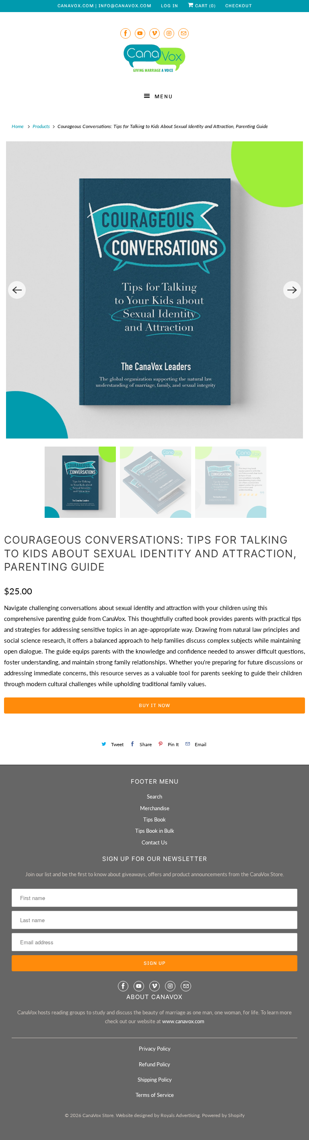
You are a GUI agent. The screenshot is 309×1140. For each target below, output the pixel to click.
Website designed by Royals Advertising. (158, 1115)
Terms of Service (155, 1095)
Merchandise (154, 808)
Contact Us (154, 842)
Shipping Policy (155, 1079)
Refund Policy (154, 1064)
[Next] (292, 290)
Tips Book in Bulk (154, 831)
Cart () (205, 5)
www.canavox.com (183, 1021)
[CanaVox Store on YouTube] (140, 33)
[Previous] (17, 290)
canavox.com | (78, 5)
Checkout (238, 5)
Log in (169, 5)
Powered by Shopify (223, 1115)
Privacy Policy (155, 1048)
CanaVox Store (97, 1115)
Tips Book (154, 819)
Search (154, 796)
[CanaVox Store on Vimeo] (154, 33)
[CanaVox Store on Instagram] (169, 33)
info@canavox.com (125, 5)
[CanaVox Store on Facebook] (125, 33)
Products (42, 126)
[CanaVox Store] (154, 59)
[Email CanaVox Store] (183, 33)
